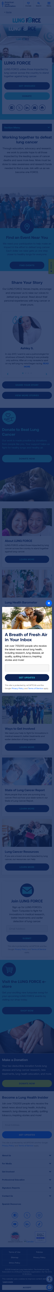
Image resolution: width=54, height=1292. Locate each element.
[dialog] (27, 646)
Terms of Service (35, 688)
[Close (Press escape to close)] (27, 603)
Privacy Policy (18, 688)
